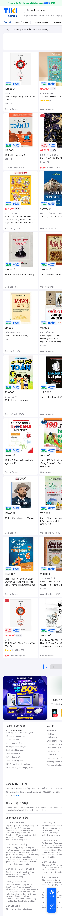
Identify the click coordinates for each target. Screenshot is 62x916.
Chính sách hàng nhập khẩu (17, 760)
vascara (9, 808)
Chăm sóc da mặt (13, 885)
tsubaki (43, 810)
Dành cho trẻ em (18, 859)
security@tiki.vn (26, 767)
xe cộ (41, 15)
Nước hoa (15, 898)
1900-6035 (17, 730)
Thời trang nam (49, 840)
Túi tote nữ (57, 897)
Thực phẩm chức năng (19, 887)
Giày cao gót (47, 865)
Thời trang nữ (49, 822)
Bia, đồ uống (15, 857)
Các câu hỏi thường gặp (15, 736)
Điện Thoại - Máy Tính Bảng (20, 869)
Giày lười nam (47, 880)
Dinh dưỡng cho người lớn (20, 835)
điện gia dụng (30, 15)
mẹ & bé (50, 15)
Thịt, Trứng (18, 848)
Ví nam (45, 905)
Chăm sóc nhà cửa (21, 864)
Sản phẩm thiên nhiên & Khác (20, 893)
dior (15, 808)
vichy (32, 810)
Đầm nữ (51, 826)
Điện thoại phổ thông (19, 874)
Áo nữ (44, 826)
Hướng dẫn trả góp (13, 757)
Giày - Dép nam (50, 877)
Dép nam (55, 882)
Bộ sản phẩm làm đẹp (21, 899)
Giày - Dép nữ (49, 862)
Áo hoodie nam (53, 848)
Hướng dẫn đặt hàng (14, 743)
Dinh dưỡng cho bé (18, 833)
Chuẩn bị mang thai (19, 840)
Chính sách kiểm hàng (15, 750)
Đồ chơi (31, 826)
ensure (57, 808)
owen (49, 808)
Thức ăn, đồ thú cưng (19, 861)
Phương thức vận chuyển (16, 747)
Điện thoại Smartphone (15, 872)
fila (37, 810)
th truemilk (34, 808)
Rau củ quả (14, 850)
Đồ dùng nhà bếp (13, 909)
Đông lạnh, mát (23, 852)
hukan (25, 810)
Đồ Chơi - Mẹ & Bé (15, 822)
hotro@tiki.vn (27, 764)
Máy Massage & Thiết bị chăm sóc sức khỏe (22, 890)
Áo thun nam (47, 843)
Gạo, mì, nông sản (19, 855)
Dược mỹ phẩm (28, 901)
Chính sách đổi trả (13, 753)
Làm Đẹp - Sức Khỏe (16, 881)
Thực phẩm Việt (27, 850)
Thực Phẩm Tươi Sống (16, 844)
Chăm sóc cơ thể (18, 889)
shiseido (9, 810)
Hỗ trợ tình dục (26, 898)
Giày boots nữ (51, 870)
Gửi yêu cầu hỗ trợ (13, 740)
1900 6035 (17, 795)
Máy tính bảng (17, 877)
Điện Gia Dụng (13, 906)
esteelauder (23, 808)
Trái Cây (9, 848)
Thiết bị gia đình (28, 909)
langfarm (18, 810)
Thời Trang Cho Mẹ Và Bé (16, 826)
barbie (43, 808)
